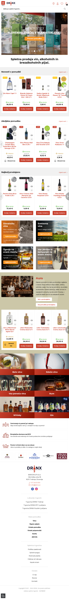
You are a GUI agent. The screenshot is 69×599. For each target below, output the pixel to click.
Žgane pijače (35, 524)
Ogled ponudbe (10, 236)
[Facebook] (32, 489)
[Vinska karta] (62, 3)
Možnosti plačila (34, 556)
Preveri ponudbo (34, 39)
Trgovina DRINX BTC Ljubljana (35, 505)
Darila (34, 534)
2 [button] (32, 51)
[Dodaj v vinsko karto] (15, 90)
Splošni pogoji (35, 552)
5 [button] (39, 51)
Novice (34, 578)
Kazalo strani (34, 562)
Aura (39, 278)
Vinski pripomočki (34, 530)
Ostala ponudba (34, 527)
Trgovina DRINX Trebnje (34, 502)
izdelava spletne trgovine (31, 591)
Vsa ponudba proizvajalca (46, 305)
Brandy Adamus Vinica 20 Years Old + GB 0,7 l (26, 95)
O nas (35, 575)
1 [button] (29, 51)
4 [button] (37, 51)
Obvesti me (11, 161)
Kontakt (34, 581)
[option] (34, 34)
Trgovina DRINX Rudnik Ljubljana (34, 508)
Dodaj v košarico (9, 109)
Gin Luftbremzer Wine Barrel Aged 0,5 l (9, 329)
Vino (34, 521)
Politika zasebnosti (34, 549)
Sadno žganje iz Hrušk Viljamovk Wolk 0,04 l (43, 95)
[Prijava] (57, 3)
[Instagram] (36, 489)
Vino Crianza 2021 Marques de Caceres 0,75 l (26, 195)
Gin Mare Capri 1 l (9, 93)
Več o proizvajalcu (44, 299)
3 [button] (34, 51)
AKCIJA (34, 537)
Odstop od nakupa (34, 559)
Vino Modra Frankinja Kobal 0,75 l (59, 195)
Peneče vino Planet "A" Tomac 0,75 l (59, 95)
